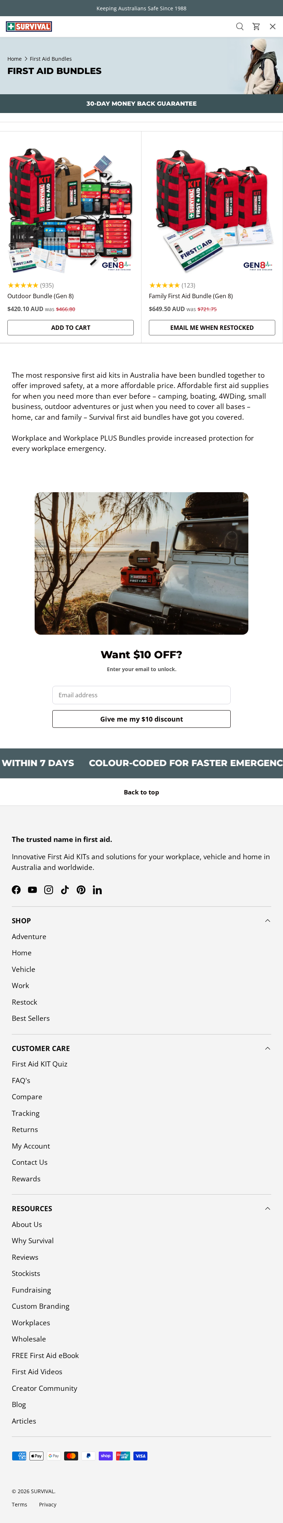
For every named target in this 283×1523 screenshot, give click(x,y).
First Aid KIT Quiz (39, 1064)
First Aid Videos (37, 1371)
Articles (24, 1421)
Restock (19, 110)
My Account (31, 1146)
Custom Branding (40, 1306)
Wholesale (29, 1339)
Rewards (26, 1179)
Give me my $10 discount (141, 719)
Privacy (47, 1504)
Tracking (25, 1113)
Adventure (29, 936)
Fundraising (31, 1290)
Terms (19, 1504)
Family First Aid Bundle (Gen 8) (191, 296)
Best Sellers (25, 152)
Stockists (26, 1273)
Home (22, 953)
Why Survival (33, 1240)
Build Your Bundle (37, 194)
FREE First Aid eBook (45, 1355)
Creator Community (44, 1388)
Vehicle (23, 969)
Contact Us (30, 1162)
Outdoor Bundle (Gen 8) (40, 296)
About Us (27, 1224)
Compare (27, 1096)
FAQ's (21, 1080)
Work (20, 985)
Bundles (20, 68)
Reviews (25, 1257)
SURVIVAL (42, 1491)
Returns (25, 1129)
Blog (19, 1404)
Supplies (19, 131)
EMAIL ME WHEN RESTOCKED (212, 328)
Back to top (141, 792)
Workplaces (31, 1323)
